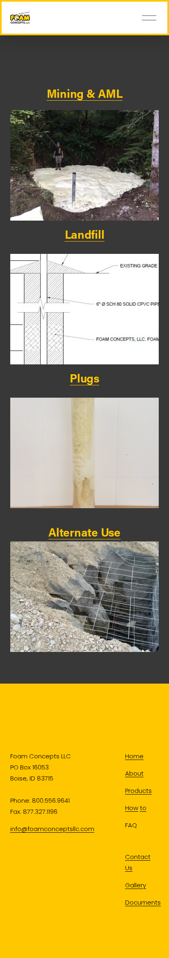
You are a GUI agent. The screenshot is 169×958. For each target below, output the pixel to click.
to (143, 808)
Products (138, 790)
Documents (143, 902)
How (131, 808)
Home (134, 756)
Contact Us (138, 862)
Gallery (135, 885)
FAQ (131, 825)
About (134, 773)
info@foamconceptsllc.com (52, 828)
